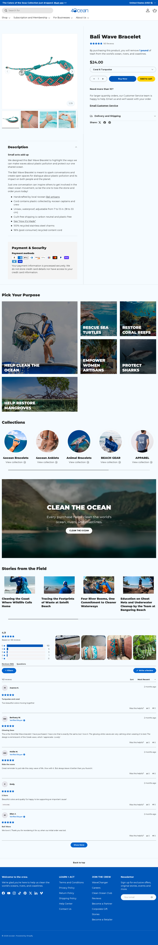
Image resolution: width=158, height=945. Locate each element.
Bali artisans (53, 197)
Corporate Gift (100, 909)
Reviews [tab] (8, 664)
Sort (132, 679)
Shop (5, 17)
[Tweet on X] (99, 122)
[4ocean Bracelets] (15, 441)
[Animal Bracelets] (79, 441)
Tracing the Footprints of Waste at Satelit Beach (57, 602)
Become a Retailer (102, 919)
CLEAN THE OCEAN (79, 530)
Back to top (79, 862)
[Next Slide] (154, 647)
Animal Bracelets (79, 457)
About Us (81, 17)
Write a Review (146, 671)
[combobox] (27, 10)
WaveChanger (100, 882)
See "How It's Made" (25, 221)
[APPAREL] (142, 441)
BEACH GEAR (110, 457)
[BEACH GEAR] (110, 441)
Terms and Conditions (71, 882)
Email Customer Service (104, 105)
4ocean (12, 936)
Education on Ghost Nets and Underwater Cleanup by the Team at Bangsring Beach (138, 604)
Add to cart (146, 79)
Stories (95, 914)
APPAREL (142, 457)
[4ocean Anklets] (47, 441)
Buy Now (122, 79)
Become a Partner (102, 903)
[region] (105, 647)
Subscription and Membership (30, 17)
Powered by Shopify (24, 936)
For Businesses (61, 17)
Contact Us (65, 909)
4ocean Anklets (47, 457)
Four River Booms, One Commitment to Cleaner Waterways (98, 602)
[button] (154, 10)
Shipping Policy (67, 898)
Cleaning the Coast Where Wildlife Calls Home (17, 602)
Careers (96, 887)
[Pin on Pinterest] (109, 122)
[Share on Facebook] (104, 122)
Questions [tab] (21, 664)
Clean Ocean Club (102, 893)
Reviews (96, 898)
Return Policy (66, 893)
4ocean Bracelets (15, 457)
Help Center (65, 903)
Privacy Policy (67, 887)
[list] (40, 71)
